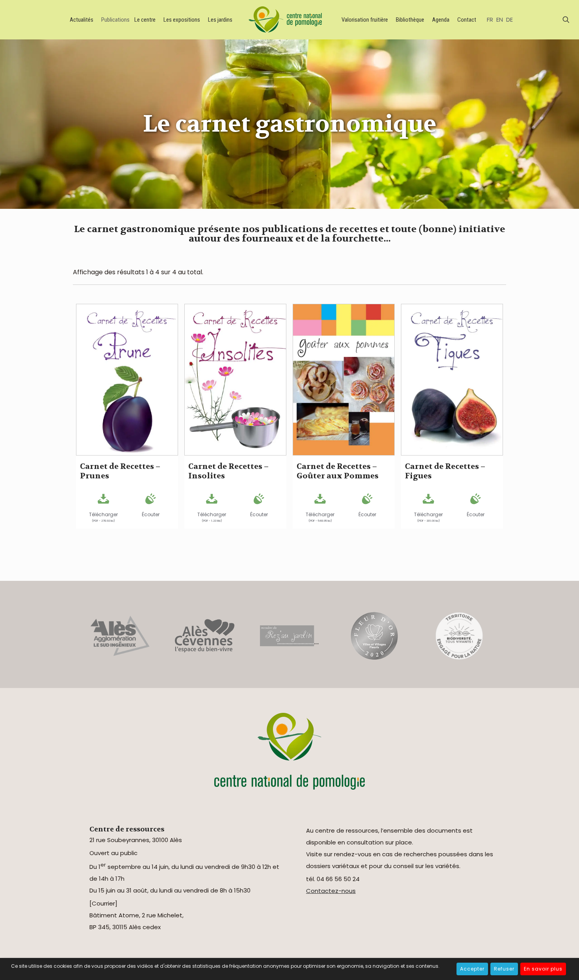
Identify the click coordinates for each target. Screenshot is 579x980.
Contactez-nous (331, 891)
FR (490, 19)
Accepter (472, 968)
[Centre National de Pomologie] (287, 19)
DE (509, 19)
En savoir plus (543, 968)
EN (499, 19)
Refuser (504, 968)
